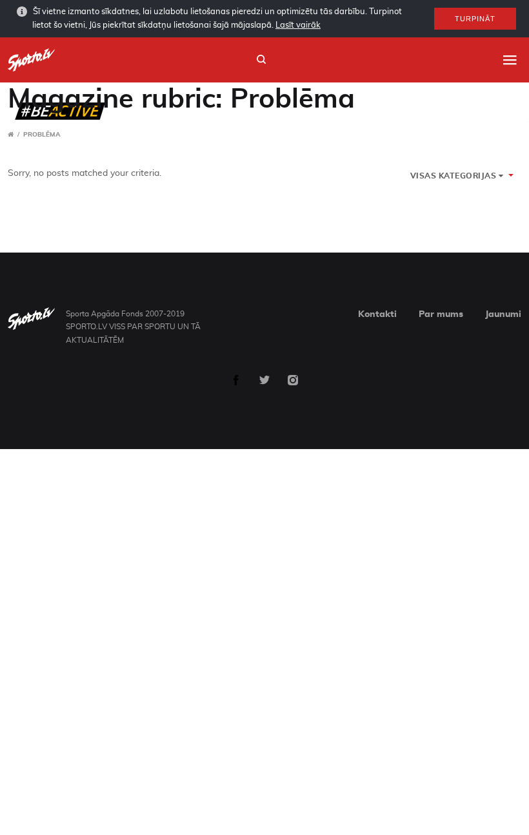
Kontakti (377, 314)
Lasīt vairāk (298, 25)
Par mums (441, 314)
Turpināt (475, 19)
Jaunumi (503, 314)
